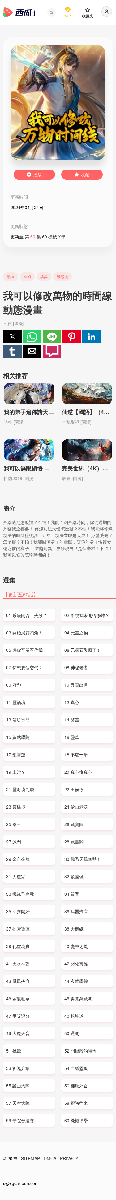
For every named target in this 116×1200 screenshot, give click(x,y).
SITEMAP (30, 1158)
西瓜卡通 (19, 12)
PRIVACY (69, 1158)
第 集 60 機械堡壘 (45, 236)
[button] (51, 12)
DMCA (50, 1158)
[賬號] (107, 11)
